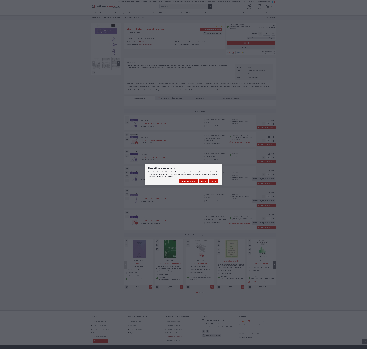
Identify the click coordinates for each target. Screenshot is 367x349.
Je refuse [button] (203, 181)
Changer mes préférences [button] (188, 181)
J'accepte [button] (214, 181)
